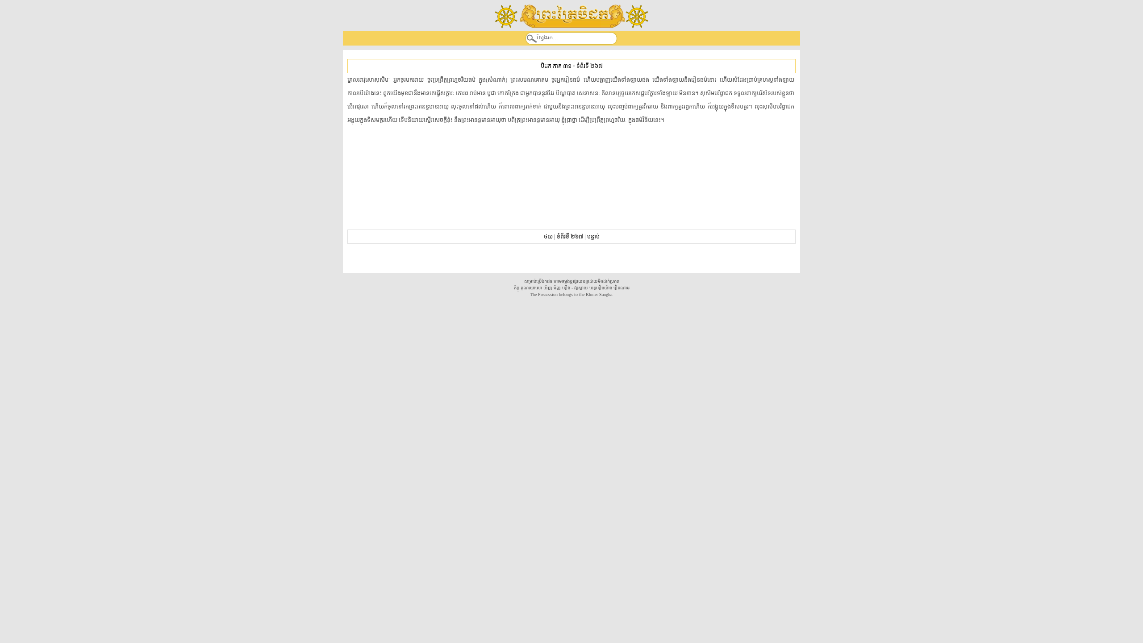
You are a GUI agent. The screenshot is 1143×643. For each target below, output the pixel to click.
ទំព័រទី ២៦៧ (589, 66)
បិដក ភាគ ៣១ (556, 66)
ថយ (548, 236)
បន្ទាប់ (593, 236)
